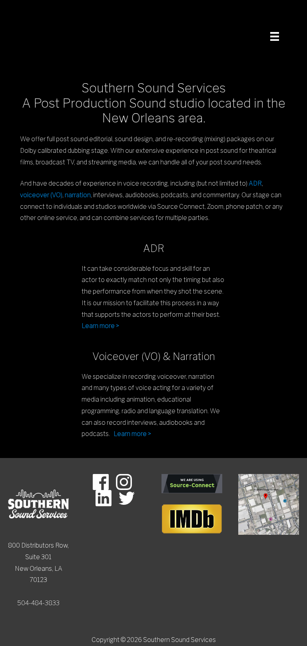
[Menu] (272, 36)
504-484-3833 (38, 603)
